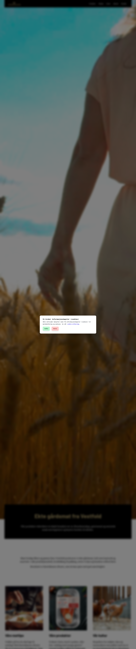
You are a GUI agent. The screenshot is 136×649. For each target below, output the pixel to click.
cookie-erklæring (73, 324)
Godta (46, 328)
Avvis (55, 328)
